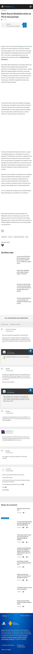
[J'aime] (23, 512)
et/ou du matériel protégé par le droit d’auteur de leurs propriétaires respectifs (14, 637)
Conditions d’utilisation (8, 645)
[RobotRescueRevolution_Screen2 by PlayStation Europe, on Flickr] (13, 98)
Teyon (21, 46)
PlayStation (9, 6)
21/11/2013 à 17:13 (9, 452)
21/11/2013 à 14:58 (9, 370)
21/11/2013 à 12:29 (9, 331)
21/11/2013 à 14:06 (10, 353)
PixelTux (8, 24)
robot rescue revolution (19, 236)
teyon (27, 236)
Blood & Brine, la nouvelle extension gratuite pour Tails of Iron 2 (24, 562)
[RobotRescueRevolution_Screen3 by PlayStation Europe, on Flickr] (13, 41)
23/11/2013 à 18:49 (9, 470)
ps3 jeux (10, 236)
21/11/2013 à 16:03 (9, 413)
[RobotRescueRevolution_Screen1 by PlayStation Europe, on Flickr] (13, 208)
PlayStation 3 (4, 236)
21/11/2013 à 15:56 (10, 392)
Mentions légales (6, 649)
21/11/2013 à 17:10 (9, 432)
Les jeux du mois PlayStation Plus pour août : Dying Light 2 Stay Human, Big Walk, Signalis (24, 523)
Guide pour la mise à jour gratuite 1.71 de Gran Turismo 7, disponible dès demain (24, 576)
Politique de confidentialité (21, 646)
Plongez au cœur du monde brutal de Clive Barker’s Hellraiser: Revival (24, 602)
